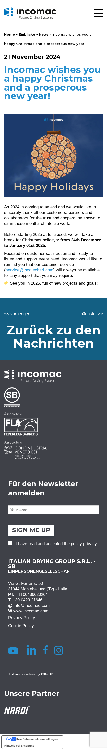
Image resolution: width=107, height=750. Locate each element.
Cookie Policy (21, 626)
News (44, 34)
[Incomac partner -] (53, 397)
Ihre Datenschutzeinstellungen (37, 739)
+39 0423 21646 (27, 600)
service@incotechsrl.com (29, 270)
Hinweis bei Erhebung (19, 745)
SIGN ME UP (31, 530)
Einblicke (27, 34)
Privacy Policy (21, 618)
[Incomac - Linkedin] (32, 650)
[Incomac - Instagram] (60, 650)
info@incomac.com (32, 605)
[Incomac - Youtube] (14, 650)
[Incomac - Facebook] (47, 650)
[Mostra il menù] (98, 13)
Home (9, 34)
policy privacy (84, 544)
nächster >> (92, 313)
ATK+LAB (47, 674)
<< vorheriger (16, 313)
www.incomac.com (30, 611)
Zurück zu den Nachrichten (53, 336)
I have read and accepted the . (57, 544)
